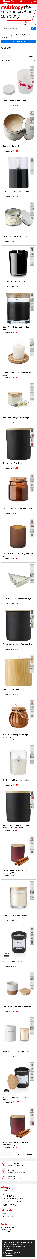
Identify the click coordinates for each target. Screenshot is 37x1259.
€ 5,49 (10, 875)
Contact (3, 1219)
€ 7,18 (10, 1011)
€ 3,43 (10, 694)
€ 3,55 (10, 513)
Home (3, 35)
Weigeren (17, 1252)
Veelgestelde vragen (7, 1216)
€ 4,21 (10, 604)
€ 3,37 (10, 649)
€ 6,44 (10, 966)
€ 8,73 (10, 1057)
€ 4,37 (10, 785)
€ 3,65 (10, 740)
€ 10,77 (11, 1102)
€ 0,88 (10, 151)
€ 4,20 (10, 830)
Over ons (4, 1213)
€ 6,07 (10, 921)
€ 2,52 (10, 423)
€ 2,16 (10, 377)
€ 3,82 (10, 558)
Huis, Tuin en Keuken (27, 35)
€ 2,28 (10, 468)
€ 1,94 (10, 241)
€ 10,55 (11, 1147)
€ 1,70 (10, 332)
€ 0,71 (10, 106)
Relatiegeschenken (12, 35)
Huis (2, 37)
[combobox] (16, 28)
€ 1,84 (10, 196)
